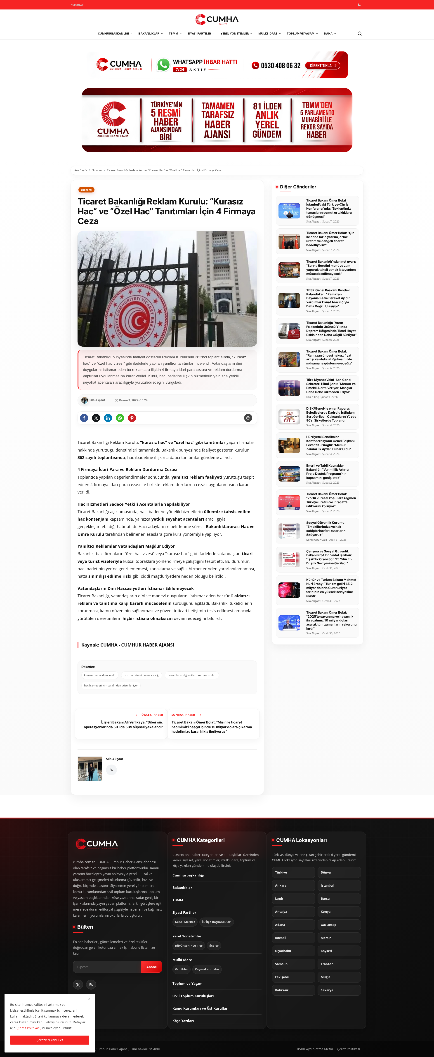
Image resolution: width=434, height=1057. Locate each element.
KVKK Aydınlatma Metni (315, 1049)
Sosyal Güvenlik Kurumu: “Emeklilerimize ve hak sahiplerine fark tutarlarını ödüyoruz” (326, 529)
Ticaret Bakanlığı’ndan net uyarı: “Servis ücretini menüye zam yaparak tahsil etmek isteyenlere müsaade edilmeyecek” (331, 268)
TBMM (177, 900)
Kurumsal (77, 4)
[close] (89, 998)
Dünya (326, 872)
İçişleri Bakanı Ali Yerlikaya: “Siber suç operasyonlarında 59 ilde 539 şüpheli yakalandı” (123, 724)
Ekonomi (97, 170)
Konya (325, 911)
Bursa (325, 898)
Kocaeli (280, 938)
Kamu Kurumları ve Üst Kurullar (200, 1008)
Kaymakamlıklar (207, 969)
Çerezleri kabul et (49, 1040)
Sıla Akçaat (114, 759)
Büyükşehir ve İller (189, 946)
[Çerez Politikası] (29, 1028)
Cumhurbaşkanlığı (188, 875)
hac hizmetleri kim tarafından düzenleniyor (111, 685)
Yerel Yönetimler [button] (235, 33)
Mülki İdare (182, 959)
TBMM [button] (173, 33)
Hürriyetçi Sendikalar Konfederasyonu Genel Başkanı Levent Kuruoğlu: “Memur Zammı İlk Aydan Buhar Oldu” (330, 443)
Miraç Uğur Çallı (316, 539)
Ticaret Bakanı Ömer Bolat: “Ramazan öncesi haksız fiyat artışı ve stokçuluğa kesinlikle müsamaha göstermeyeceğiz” (329, 357)
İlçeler (214, 946)
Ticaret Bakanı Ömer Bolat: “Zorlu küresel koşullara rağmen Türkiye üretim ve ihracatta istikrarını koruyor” (331, 500)
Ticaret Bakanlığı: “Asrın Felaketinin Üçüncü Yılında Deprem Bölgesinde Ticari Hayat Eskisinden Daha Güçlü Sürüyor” (331, 329)
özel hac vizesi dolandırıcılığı (141, 675)
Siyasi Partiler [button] (199, 33)
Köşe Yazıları (183, 1020)
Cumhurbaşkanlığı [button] (113, 33)
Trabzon (327, 964)
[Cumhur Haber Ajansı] (217, 120)
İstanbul (327, 885)
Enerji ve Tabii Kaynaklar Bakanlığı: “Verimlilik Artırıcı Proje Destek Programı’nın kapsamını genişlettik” (327, 472)
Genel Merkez (185, 922)
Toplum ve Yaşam (187, 983)
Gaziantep (328, 925)
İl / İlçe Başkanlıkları (216, 922)
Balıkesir (281, 990)
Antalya (281, 911)
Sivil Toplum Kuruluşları (193, 996)
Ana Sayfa (80, 170)
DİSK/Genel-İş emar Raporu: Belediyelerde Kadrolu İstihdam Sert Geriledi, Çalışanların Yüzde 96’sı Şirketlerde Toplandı (331, 414)
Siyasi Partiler (184, 912)
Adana (280, 925)
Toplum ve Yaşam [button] (300, 33)
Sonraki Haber (184, 715)
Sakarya (327, 990)
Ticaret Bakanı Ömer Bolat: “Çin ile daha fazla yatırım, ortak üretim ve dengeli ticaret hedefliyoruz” (330, 239)
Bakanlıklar (182, 887)
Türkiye (281, 872)
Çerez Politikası (348, 1049)
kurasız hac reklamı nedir (100, 675)
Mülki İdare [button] (268, 33)
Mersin (326, 938)
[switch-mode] (360, 4)
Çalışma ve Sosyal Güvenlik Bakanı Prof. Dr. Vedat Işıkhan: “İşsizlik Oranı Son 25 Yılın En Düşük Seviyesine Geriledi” (329, 557)
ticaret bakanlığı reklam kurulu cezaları (191, 675)
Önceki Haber (152, 715)
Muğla (325, 977)
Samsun (281, 964)
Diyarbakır (283, 951)
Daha (328, 33)
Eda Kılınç (312, 397)
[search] (359, 33)
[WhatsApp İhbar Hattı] (217, 64)
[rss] (91, 985)
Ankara (280, 885)
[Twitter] (78, 985)
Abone (151, 966)
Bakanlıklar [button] (148, 33)
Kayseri (326, 951)
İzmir (279, 898)
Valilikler (181, 969)
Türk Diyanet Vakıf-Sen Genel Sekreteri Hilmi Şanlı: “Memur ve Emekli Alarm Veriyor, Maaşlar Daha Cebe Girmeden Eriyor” (331, 386)
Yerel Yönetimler (186, 936)
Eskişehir (282, 977)
